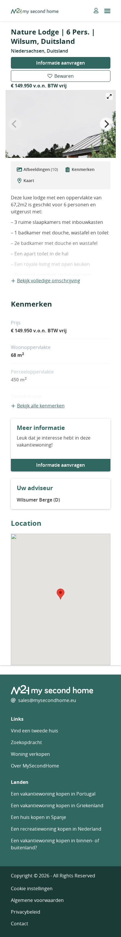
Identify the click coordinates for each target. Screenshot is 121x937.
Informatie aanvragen (60, 63)
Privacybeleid (25, 912)
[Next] (106, 123)
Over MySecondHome (35, 766)
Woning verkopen (30, 754)
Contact (19, 923)
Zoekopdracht (26, 742)
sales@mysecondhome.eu (47, 700)
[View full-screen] (109, 96)
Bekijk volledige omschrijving (48, 280)
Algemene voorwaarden (37, 900)
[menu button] (107, 11)
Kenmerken (83, 169)
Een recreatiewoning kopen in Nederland (56, 829)
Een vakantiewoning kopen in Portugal (53, 794)
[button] (60, 594)
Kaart (28, 180)
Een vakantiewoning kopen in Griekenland (57, 805)
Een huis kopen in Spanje (38, 817)
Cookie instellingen (32, 888)
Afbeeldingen (40, 169)
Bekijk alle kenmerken (41, 405)
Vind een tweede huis (34, 730)
